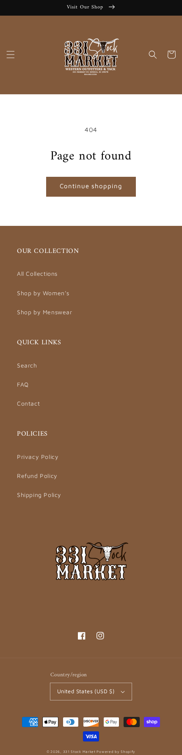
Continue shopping (91, 185)
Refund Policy (37, 475)
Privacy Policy (37, 456)
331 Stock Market (80, 752)
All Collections (37, 273)
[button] (10, 54)
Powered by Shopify (116, 752)
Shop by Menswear (44, 312)
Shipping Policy (39, 494)
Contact (28, 403)
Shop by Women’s (43, 293)
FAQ (23, 384)
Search (27, 365)
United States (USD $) (85, 691)
